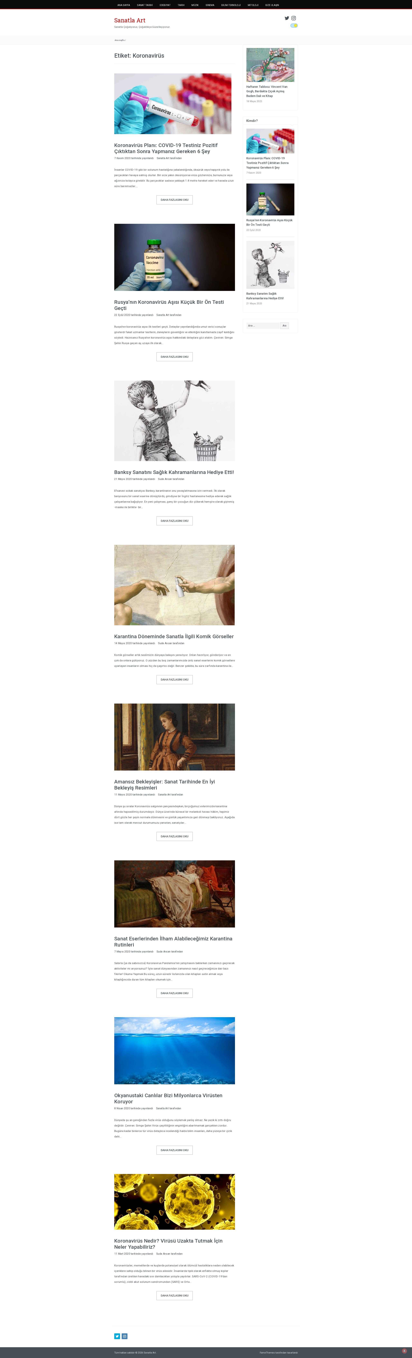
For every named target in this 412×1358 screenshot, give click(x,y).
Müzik (195, 5)
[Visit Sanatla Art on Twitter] (287, 19)
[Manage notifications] (404, 1350)
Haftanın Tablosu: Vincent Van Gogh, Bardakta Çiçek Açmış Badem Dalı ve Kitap (266, 91)
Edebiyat (165, 5)
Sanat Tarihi (145, 5)
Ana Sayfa (123, 5)
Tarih (181, 5)
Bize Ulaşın (272, 5)
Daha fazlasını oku (175, 199)
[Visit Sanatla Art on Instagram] (293, 19)
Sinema (210, 5)
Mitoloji (253, 5)
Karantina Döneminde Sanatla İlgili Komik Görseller (174, 636)
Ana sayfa (119, 40)
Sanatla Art (130, 20)
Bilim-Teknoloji (231, 5)
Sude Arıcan (165, 479)
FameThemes (267, 1352)
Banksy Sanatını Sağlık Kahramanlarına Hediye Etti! (174, 472)
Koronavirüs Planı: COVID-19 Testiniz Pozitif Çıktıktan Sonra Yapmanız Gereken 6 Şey (166, 148)
